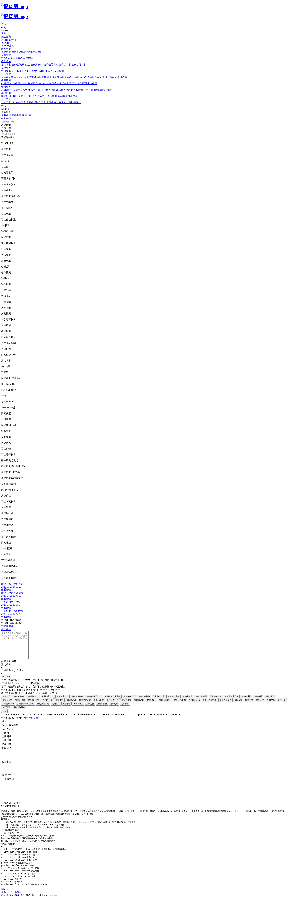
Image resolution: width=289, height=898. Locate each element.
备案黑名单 (16, 58)
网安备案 (28, 58)
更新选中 (66, 703)
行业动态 (16, 892)
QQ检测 (5, 83)
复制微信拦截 (43, 703)
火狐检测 (92, 83)
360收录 (5, 90)
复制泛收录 (20, 700)
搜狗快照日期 (51, 64)
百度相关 (6, 74)
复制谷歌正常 (159, 696)
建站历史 (6, 48)
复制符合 (90, 703)
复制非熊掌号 (201, 696)
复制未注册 (139, 700)
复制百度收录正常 (94, 696)
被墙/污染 (36, 83)
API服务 (5, 109)
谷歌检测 (67, 83)
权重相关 (6, 67)
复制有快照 (246, 696)
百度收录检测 (79, 83)
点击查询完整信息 (11, 803)
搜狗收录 (6, 64)
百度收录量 (7, 77)
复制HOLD (151, 700)
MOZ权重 (16, 71)
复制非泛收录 (34, 700)
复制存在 (238, 700)
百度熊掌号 (30, 77)
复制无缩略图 (180, 700)
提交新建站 (36, 52)
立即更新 (34, 718)
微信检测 (15, 83)
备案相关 (6, 55)
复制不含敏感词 (210, 700)
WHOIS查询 (7, 45)
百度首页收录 (109, 77)
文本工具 (6, 102)
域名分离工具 (18, 102)
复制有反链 (7, 700)
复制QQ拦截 (18, 696)
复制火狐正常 (129, 696)
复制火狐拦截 (144, 696)
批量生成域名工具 (36, 102)
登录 (3, 128)
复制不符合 (102, 703)
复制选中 (125, 703)
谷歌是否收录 (48, 90)
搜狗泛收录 (65, 64)
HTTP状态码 (32, 96)
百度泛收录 (96, 77)
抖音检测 (25, 83)
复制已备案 (99, 700)
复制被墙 (271, 700)
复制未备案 (126, 700)
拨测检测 (47, 83)
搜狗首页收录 (78, 64)
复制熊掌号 (187, 696)
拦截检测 (6, 80)
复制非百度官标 (231, 696)
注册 (9, 128)
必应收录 (25, 90)
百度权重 (122, 77)
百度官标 (19, 77)
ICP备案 (5, 58)
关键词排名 (71, 96)
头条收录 (36, 90)
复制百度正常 (62, 696)
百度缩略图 (43, 77)
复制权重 (258, 696)
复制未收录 (48, 700)
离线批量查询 (8, 39)
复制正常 (6, 696)
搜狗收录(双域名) (20, 64)
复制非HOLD (194, 700)
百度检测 (57, 83)
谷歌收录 (15, 90)
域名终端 (60, 96)
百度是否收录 (67, 77)
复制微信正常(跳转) (25, 703)
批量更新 (114, 703)
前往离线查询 (53, 689)
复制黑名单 (71, 700)
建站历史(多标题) (20, 52)
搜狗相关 (6, 61)
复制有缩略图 (165, 700)
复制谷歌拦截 (173, 696)
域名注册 (6, 115)
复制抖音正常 (33, 696)
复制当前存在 (85, 700)
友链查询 (59, 71)
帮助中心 (6, 118)
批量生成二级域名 (56, 102)
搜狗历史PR (37, 64)
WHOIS (5, 42)
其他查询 (6, 93)
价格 (3, 105)
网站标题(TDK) (9, 96)
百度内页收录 (82, 77)
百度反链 (54, 77)
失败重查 (6, 707)
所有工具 (6, 892)
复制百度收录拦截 (112, 696)
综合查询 (6, 36)
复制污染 (282, 700)
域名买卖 (16, 115)
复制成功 (56, 703)
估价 (42, 96)
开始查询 (6, 676)
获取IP (21, 96)
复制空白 (249, 700)
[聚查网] (144, 11)
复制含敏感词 (225, 700)
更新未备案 (78, 703)
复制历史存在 (112, 700)
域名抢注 (26, 115)
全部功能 (6, 629)
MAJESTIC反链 (30, 71)
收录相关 (6, 86)
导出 (4, 711)
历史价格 (50, 96)
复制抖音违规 (48, 696)
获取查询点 (7, 626)
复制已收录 (270, 696)
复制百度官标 (216, 696)
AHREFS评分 (46, 71)
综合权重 (6, 71)
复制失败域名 (19, 707)
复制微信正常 (8, 703)
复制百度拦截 (77, 696)
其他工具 (6, 99)
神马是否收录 (63, 90)
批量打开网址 (73, 102)
